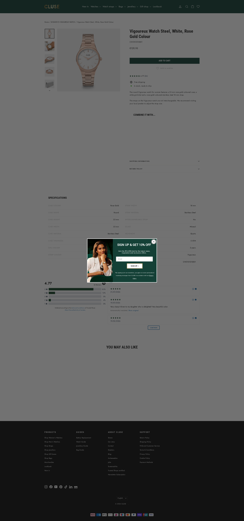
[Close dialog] (153, 241)
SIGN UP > (135, 266)
